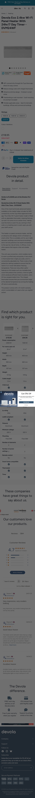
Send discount (26, 402)
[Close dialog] (1, 392)
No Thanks (26, 405)
